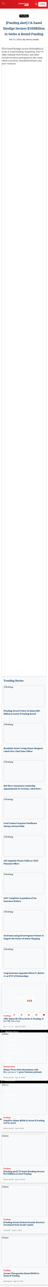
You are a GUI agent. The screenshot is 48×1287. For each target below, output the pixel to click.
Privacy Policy (12, 1072)
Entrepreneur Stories (15, 1036)
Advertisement (12, 1068)
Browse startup (12, 1049)
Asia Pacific (10, 1100)
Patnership (10, 1085)
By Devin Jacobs (31, 40)
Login (42, 4)
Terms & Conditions (14, 1076)
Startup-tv (10, 1045)
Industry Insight (13, 1040)
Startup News (11, 1032)
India (7, 1108)
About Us (9, 1064)
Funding (24, 16)
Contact (9, 1089)
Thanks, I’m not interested (12, 1141)
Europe (8, 1104)
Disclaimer (10, 1081)
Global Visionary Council (17, 1053)
